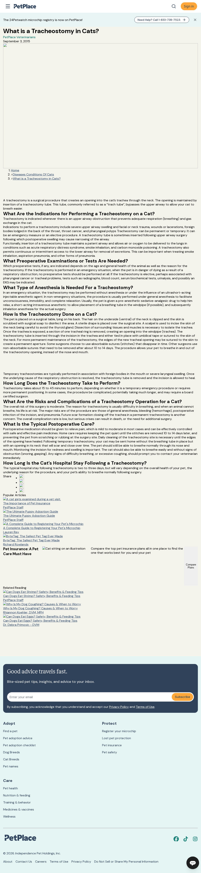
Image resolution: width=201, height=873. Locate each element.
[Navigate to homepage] (29, 6)
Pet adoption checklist (19, 745)
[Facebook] (176, 839)
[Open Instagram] (21, 486)
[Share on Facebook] (21, 476)
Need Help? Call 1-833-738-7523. (159, 20)
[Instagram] (195, 839)
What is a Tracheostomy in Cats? (37, 178)
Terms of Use (145, 707)
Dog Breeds (11, 752)
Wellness (9, 816)
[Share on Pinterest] (21, 481)
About (7, 861)
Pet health (10, 788)
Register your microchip (119, 731)
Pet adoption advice (17, 738)
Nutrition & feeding (16, 795)
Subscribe (182, 697)
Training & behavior (17, 802)
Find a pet (10, 731)
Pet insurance (112, 745)
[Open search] (174, 6)
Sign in (189, 6)
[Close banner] (195, 20)
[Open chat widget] (192, 863)
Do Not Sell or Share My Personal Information (126, 861)
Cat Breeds (11, 759)
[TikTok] (185, 839)
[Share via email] (21, 490)
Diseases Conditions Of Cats (33, 174)
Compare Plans (191, 566)
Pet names (10, 766)
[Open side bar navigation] (8, 6)
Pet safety (109, 752)
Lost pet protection (116, 738)
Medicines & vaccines (18, 809)
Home (15, 170)
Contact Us (24, 861)
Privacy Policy (119, 707)
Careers (41, 861)
